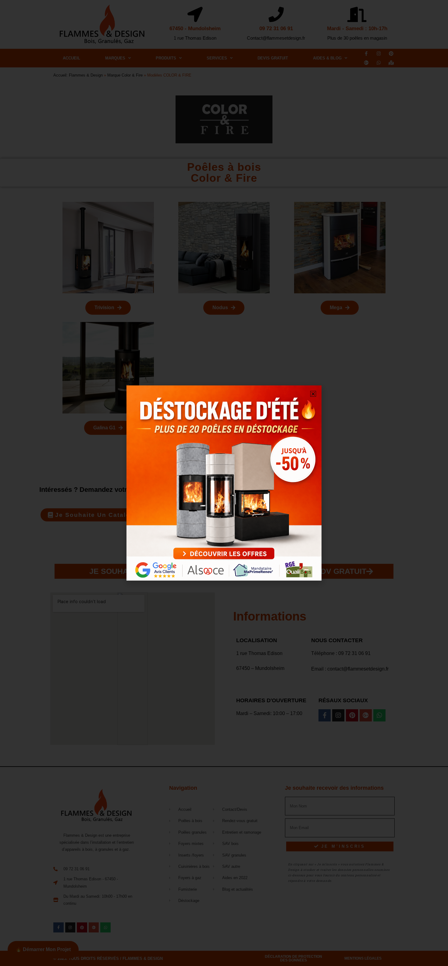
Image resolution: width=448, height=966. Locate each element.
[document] (224, 483)
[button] (313, 394)
